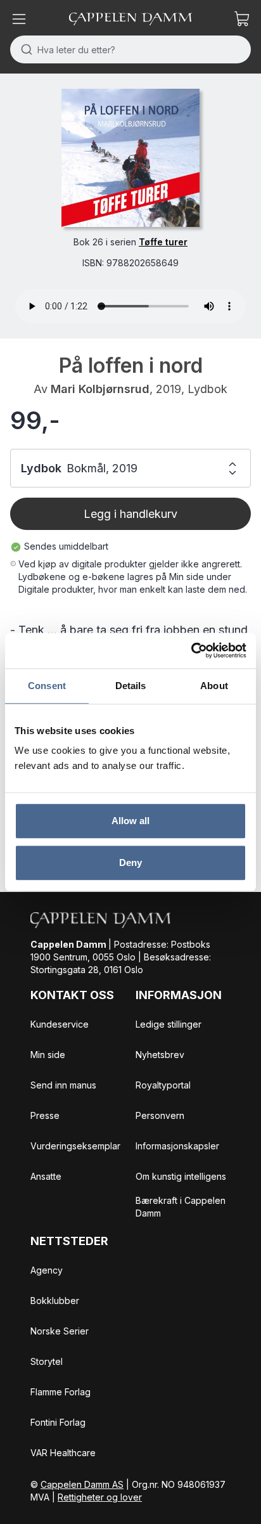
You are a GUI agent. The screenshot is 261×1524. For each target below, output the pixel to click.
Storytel (46, 1361)
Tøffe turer (163, 241)
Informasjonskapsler (177, 1145)
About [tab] (214, 685)
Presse (45, 1115)
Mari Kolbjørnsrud (100, 389)
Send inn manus (63, 1085)
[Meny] (19, 19)
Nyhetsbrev (160, 1054)
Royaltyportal (163, 1085)
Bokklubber (54, 1300)
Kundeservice (59, 1024)
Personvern (160, 1115)
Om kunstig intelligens (181, 1176)
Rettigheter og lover (100, 1497)
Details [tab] (130, 685)
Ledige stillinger (168, 1024)
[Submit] (23, 49)
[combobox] (130, 49)
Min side (47, 1054)
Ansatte (45, 1176)
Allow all (130, 820)
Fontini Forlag (58, 1422)
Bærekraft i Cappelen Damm (181, 1206)
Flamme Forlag (60, 1391)
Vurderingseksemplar (75, 1145)
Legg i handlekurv (130, 513)
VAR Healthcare (63, 1452)
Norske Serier (59, 1331)
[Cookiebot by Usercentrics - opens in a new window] (191, 650)
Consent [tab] (47, 685)
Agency (46, 1270)
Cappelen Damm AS (82, 1484)
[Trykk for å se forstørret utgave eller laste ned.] (130, 158)
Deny (130, 862)
